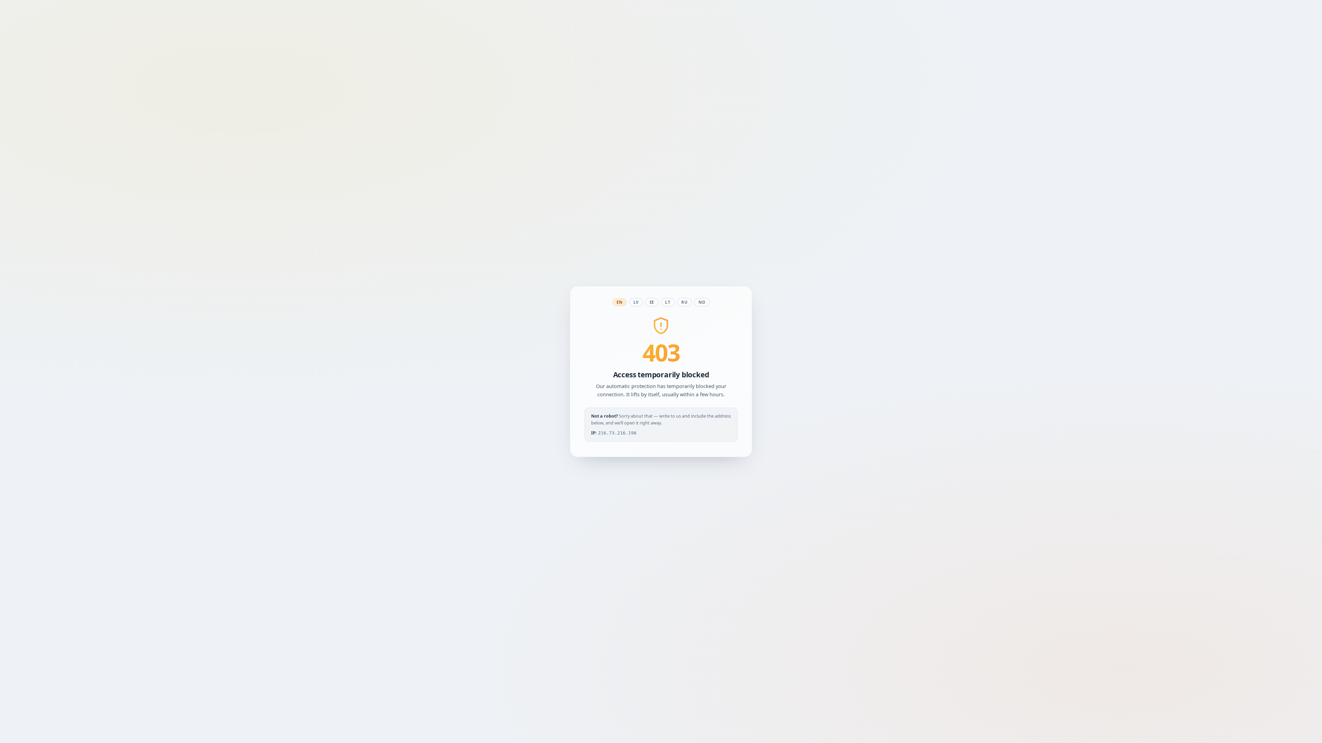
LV (636, 302)
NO (702, 302)
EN (619, 302)
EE (652, 302)
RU (684, 302)
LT (667, 302)
